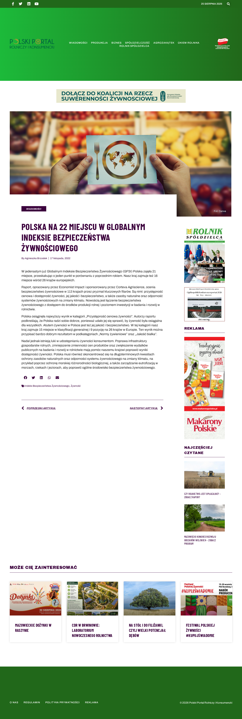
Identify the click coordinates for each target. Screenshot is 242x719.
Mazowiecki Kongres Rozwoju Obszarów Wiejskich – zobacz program (200, 540)
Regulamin (32, 702)
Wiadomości (78, 42)
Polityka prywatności (62, 702)
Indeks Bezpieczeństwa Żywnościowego (47, 386)
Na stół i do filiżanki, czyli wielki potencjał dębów (147, 630)
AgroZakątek (163, 42)
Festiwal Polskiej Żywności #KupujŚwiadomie (200, 630)
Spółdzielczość (137, 42)
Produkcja (99, 42)
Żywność (76, 386)
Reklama (91, 702)
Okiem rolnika (188, 42)
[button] (228, 4)
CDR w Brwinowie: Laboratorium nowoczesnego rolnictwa (92, 630)
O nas (14, 702)
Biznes (116, 42)
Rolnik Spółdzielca (134, 46)
